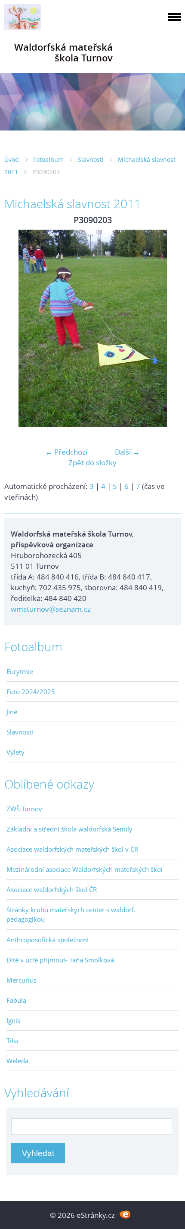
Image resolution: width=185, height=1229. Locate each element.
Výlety (15, 752)
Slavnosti (91, 159)
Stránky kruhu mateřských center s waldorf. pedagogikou (71, 914)
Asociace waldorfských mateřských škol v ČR (72, 849)
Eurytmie (19, 671)
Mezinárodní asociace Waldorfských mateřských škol (84, 869)
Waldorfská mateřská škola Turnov (63, 52)
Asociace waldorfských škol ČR (51, 889)
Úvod (11, 159)
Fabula (16, 1000)
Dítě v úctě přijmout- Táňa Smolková (60, 960)
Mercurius (21, 980)
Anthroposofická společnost (47, 939)
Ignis (13, 1020)
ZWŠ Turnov (24, 808)
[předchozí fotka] (18, 328)
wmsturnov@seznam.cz (51, 609)
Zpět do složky (92, 462)
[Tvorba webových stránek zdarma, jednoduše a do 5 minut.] (125, 1214)
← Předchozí (66, 452)
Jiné (11, 711)
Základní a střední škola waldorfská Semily (69, 829)
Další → (127, 452)
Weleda (17, 1060)
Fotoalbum (48, 159)
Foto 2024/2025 (30, 691)
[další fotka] (166, 328)
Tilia (12, 1040)
